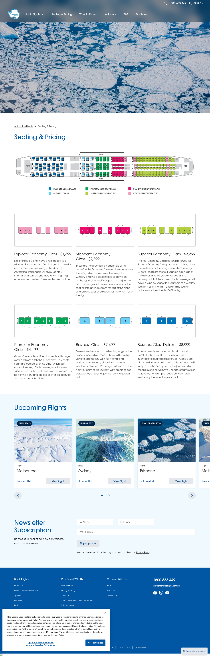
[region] (56, 630)
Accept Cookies (95, 642)
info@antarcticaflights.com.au (166, 586)
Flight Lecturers (67, 605)
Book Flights (21, 579)
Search (198, 3)
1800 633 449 (177, 3)
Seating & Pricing (62, 14)
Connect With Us (117, 579)
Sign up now (88, 543)
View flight (58, 481)
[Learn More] (155, 593)
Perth (16, 605)
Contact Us (112, 595)
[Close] (105, 612)
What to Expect (88, 14)
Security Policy (141, 647)
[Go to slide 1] (102, 495)
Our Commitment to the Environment (77, 600)
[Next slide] (192, 495)
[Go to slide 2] (108, 495)
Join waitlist (24, 481)
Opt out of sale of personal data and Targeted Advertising (40, 643)
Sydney (17, 595)
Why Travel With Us (72, 579)
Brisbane (18, 600)
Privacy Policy (124, 647)
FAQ (126, 14)
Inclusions (110, 14)
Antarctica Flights (23, 126)
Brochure (141, 14)
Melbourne (19, 585)
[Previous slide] (18, 495)
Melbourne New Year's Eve (26, 590)
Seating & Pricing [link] (47, 126)
